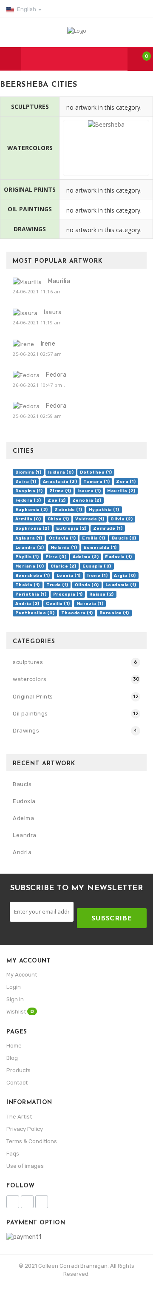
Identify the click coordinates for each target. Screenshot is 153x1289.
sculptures (28, 662)
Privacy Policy (24, 1129)
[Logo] (76, 30)
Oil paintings (30, 713)
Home (14, 1045)
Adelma (23, 818)
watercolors (30, 679)
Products (18, 1070)
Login (13, 987)
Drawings (26, 730)
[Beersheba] (106, 166)
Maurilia (59, 281)
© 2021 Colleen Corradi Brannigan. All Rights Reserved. (76, 1270)
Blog (12, 1058)
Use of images (25, 1166)
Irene (48, 343)
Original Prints (33, 696)
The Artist (19, 1116)
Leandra (25, 835)
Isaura (53, 312)
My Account (21, 974)
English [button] (26, 9)
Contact (17, 1082)
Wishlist (20, 1011)
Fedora (56, 374)
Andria (22, 852)
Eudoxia (24, 801)
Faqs (12, 1153)
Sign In (15, 999)
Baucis (22, 784)
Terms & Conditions (31, 1141)
